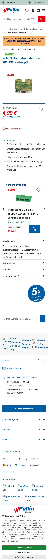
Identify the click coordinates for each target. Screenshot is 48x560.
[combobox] (20, 19)
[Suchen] (41, 19)
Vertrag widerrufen (24, 408)
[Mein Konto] (33, 10)
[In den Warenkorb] (34, 229)
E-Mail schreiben (15, 368)
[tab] (24, 248)
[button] (41, 359)
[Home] (4, 29)
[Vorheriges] (3, 209)
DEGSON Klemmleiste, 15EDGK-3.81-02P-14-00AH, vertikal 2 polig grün (23, 213)
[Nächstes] (45, 209)
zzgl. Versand (15, 117)
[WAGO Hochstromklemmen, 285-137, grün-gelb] (23, 86)
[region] (24, 87)
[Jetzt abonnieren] (42, 318)
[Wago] (24, 54)
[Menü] (43, 10)
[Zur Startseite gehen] (11, 9)
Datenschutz (19, 324)
